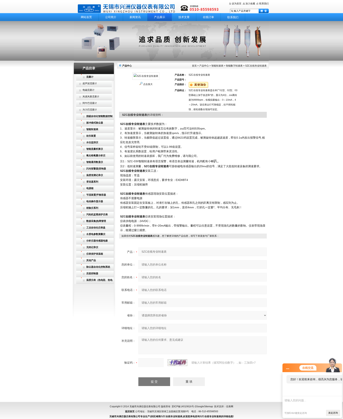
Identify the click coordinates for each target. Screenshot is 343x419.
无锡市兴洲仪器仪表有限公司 (148, 8)
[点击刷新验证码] (177, 362)
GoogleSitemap (204, 406)
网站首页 (86, 17)
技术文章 (184, 17)
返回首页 (130, 411)
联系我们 (264, 3)
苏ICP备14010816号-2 (184, 406)
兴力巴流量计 (90, 109)
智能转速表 (217, 65)
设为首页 (236, 3)
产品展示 (159, 17)
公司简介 (110, 17)
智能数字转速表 (234, 65)
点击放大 (148, 84)
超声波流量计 (90, 83)
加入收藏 (250, 3)
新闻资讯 (135, 17)
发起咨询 (333, 412)
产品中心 (204, 65)
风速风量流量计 (91, 96)
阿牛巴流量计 (90, 103)
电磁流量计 (88, 90)
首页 (194, 65)
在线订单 (208, 17)
